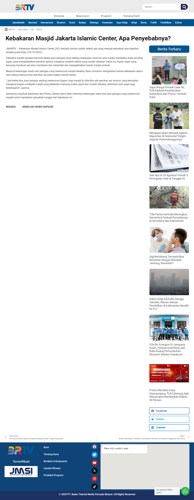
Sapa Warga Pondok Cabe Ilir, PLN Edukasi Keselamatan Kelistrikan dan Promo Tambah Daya (167, 92)
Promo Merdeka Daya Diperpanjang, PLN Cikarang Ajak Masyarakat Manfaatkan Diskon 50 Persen (169, 395)
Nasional (32, 22)
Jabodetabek (18, 22)
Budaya (82, 22)
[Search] (184, 7)
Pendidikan (166, 22)
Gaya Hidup (121, 22)
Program (106, 15)
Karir (46, 447)
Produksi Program (53, 475)
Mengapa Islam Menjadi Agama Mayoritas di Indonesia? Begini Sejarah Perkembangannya (168, 136)
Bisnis (144, 22)
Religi (134, 22)
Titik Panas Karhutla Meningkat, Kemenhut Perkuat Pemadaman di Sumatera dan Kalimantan (168, 217)
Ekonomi (61, 22)
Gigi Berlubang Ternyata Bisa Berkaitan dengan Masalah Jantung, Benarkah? (166, 260)
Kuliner (178, 22)
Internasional (47, 22)
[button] (169, 411)
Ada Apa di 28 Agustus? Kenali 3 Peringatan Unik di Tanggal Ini (168, 177)
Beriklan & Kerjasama (55, 461)
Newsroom (82, 15)
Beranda (59, 15)
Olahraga (94, 22)
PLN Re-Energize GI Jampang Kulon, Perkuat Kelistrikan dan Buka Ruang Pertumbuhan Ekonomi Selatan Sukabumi (167, 349)
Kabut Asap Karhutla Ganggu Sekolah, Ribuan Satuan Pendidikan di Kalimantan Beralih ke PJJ (169, 303)
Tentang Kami (131, 15)
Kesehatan (107, 22)
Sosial (72, 22)
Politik (154, 22)
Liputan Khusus (52, 468)
